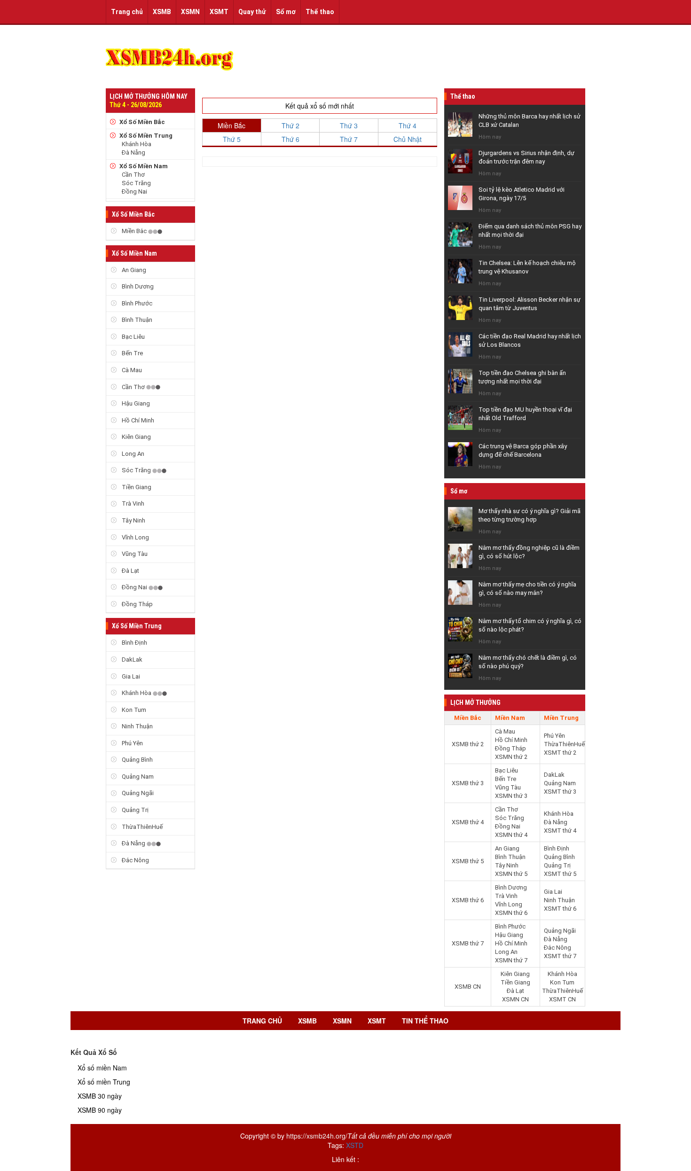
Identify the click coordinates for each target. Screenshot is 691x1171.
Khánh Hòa (136, 144)
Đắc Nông (134, 860)
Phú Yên (131, 743)
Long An (132, 453)
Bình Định (133, 642)
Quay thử (252, 12)
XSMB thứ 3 (468, 783)
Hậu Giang (135, 403)
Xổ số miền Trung (104, 1081)
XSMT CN (562, 999)
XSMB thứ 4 (468, 822)
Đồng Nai (134, 191)
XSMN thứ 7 (511, 960)
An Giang (133, 269)
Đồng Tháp (136, 604)
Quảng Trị (134, 809)
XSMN (190, 12)
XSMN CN (515, 999)
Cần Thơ (133, 174)
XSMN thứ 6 (511, 912)
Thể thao (320, 12)
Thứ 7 (349, 139)
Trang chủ (127, 12)
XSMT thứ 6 (560, 908)
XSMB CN (468, 986)
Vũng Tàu (134, 553)
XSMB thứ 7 (468, 943)
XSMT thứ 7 (560, 956)
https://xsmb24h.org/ (316, 1135)
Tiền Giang (135, 487)
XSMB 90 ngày (100, 1110)
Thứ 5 (232, 139)
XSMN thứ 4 (511, 834)
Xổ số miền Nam (102, 1067)
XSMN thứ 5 (511, 873)
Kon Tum (133, 709)
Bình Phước (136, 303)
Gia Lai (130, 676)
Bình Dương (137, 286)
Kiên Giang (135, 436)
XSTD (354, 1145)
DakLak (131, 659)
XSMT (219, 12)
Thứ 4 (407, 125)
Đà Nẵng (133, 152)
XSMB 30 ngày (100, 1096)
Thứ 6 (290, 139)
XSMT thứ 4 (560, 830)
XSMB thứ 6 (468, 900)
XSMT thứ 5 (560, 873)
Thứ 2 (290, 125)
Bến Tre (131, 353)
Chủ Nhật (407, 139)
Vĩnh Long (134, 537)
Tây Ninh (132, 520)
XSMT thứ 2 (560, 752)
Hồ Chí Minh (137, 420)
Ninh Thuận (136, 726)
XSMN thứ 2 (511, 756)
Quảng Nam (137, 776)
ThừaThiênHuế (141, 826)
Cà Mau (131, 370)
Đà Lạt (129, 570)
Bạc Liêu (132, 336)
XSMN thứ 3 (511, 795)
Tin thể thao (425, 1020)
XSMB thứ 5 (468, 861)
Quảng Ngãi (137, 792)
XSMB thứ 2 (468, 744)
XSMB (162, 12)
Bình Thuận (136, 319)
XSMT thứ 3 (560, 791)
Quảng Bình (136, 759)
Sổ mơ (286, 12)
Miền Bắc (134, 230)
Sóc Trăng (136, 183)
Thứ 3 (349, 125)
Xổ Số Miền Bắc (142, 121)
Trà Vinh (132, 503)
